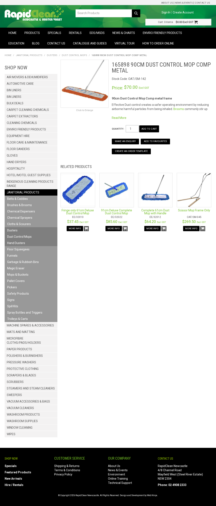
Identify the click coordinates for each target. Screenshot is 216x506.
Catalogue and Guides (90, 43)
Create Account (183, 12)
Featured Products (18, 472)
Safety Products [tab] (18, 293)
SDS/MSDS (97, 33)
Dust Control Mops (74, 55)
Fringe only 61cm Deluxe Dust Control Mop (78, 212)
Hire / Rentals (14, 485)
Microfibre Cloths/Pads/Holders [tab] (24, 340)
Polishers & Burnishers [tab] (25, 355)
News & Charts (123, 33)
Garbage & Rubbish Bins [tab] (23, 262)
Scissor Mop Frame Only (194, 210)
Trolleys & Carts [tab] (17, 319)
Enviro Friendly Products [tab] (26, 129)
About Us (167, 3)
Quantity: (118, 129)
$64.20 (155, 221)
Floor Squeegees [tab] (18, 249)
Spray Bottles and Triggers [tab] (24, 312)
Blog (35, 43)
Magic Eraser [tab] (15, 268)
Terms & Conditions (67, 470)
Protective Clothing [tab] (23, 368)
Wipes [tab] (11, 434)
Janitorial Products (29, 55)
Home (12, 33)
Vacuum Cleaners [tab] (20, 408)
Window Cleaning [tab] (19, 427)
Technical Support (120, 483)
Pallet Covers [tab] (16, 281)
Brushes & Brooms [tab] (19, 205)
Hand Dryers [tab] (16, 162)
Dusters (52, 55)
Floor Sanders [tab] (18, 149)
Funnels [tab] (12, 255)
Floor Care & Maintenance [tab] (27, 142)
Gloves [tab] (12, 155)
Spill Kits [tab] (12, 306)
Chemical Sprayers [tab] (19, 217)
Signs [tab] (11, 300)
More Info (75, 228)
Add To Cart (86, 228)
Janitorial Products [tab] (23, 192)
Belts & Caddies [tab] (17, 198)
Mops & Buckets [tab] (17, 274)
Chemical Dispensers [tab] (21, 211)
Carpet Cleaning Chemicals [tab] (28, 109)
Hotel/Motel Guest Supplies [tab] (29, 175)
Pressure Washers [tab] (21, 362)
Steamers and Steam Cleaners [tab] (31, 388)
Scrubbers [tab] (15, 382)
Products (32, 33)
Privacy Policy (63, 474)
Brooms (178, 109)
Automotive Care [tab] (20, 83)
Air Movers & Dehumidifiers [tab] (27, 77)
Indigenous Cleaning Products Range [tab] (30, 184)
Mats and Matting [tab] (21, 332)
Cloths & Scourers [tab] (19, 224)
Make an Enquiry (125, 141)
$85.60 (116, 221)
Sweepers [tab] (14, 395)
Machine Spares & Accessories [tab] (30, 325)
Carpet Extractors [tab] (22, 116)
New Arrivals (13, 478)
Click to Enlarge (84, 110)
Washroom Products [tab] (23, 414)
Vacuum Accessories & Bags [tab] (28, 401)
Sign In (166, 12)
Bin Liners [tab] (14, 90)
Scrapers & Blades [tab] (21, 375)
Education (16, 43)
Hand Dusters (16, 243)
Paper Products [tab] (19, 349)
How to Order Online (158, 43)
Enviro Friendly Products (162, 33)
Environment (116, 474)
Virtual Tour (125, 43)
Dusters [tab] (12, 230)
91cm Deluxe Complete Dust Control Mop (116, 212)
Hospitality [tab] (16, 168)
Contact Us (202, 3)
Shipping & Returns (67, 466)
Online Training (118, 478)
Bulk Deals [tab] (15, 103)
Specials (54, 33)
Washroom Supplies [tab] (22, 421)
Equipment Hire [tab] (18, 136)
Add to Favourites (155, 141)
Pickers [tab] (12, 287)
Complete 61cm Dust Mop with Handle (155, 212)
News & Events (184, 3)
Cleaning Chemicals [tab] (22, 123)
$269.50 (194, 221)
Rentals (75, 33)
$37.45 (78, 221)
